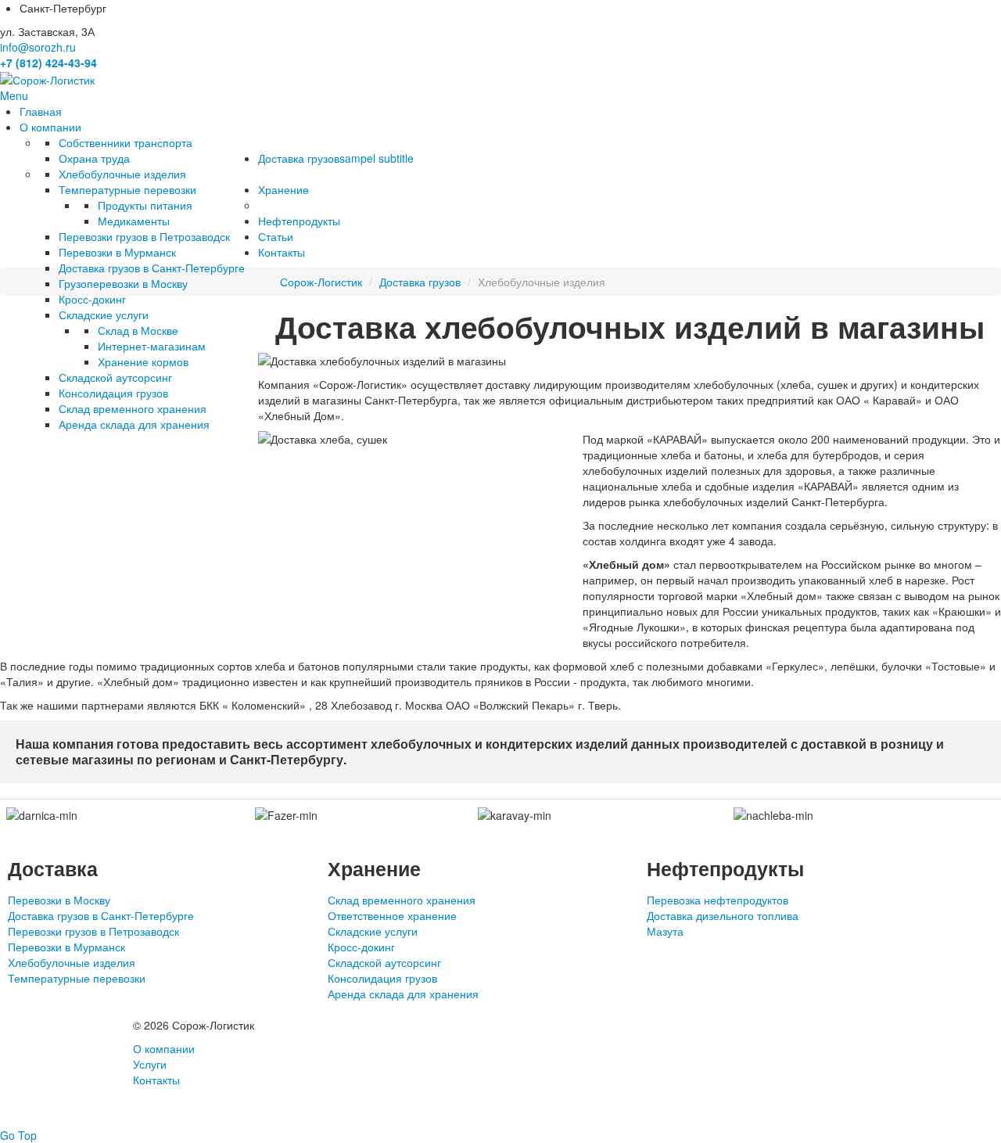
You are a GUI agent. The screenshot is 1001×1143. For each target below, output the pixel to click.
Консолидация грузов (382, 978)
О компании (164, 1048)
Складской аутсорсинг (384, 962)
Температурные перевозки (76, 978)
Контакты (156, 1079)
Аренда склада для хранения (403, 993)
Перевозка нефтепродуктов (717, 900)
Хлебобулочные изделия (71, 962)
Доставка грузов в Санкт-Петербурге (101, 915)
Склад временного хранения (401, 900)
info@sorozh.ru (38, 47)
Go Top (18, 1135)
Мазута (665, 931)
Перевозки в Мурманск (66, 946)
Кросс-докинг (361, 946)
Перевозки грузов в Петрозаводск (93, 931)
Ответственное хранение (392, 915)
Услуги (150, 1064)
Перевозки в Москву (59, 900)
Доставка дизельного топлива (722, 915)
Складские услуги (373, 931)
